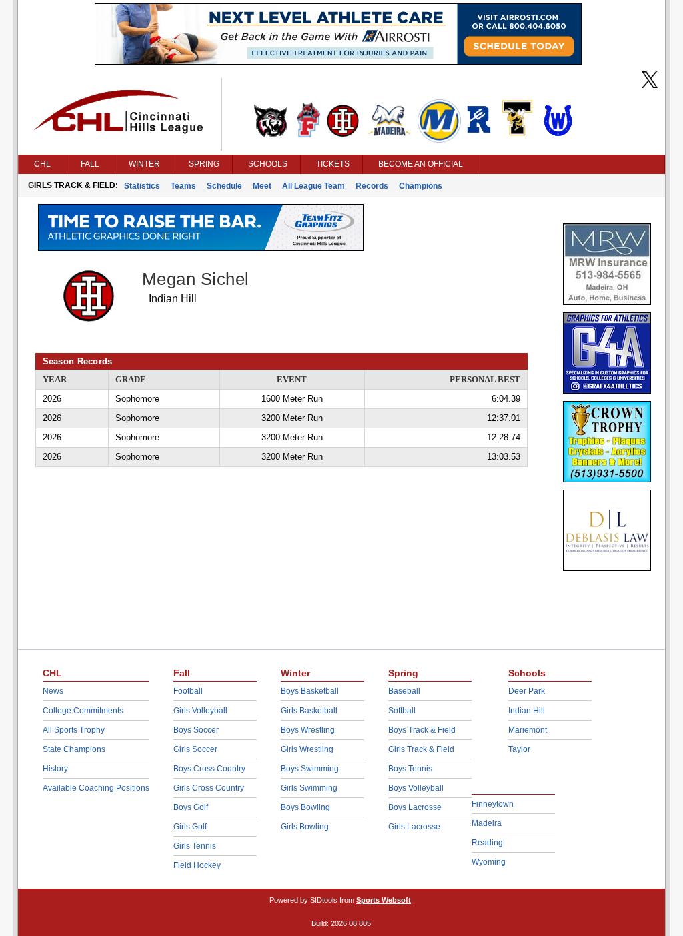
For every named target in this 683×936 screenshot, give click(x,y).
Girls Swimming (309, 788)
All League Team (313, 186)
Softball (402, 710)
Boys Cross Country (209, 768)
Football (188, 691)
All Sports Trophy (74, 730)
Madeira (487, 823)
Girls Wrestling (307, 749)
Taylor (519, 749)
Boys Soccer (196, 730)
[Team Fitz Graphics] (201, 247)
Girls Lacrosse (414, 826)
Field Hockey (197, 865)
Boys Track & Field (422, 730)
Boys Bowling (305, 807)
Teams (183, 186)
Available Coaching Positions (96, 788)
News (53, 691)
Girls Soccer (195, 749)
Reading (487, 842)
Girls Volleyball (200, 710)
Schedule (224, 186)
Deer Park (526, 691)
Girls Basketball (309, 710)
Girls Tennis (194, 846)
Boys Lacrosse (415, 807)
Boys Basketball (310, 691)
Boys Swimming (310, 768)
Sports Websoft (383, 900)
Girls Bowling (305, 826)
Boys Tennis (410, 768)
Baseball (404, 691)
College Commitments (83, 710)
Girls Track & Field (421, 749)
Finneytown (493, 804)
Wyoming (489, 862)
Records (372, 186)
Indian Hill (526, 710)
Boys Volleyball (416, 788)
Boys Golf (190, 807)
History (55, 768)
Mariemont (527, 730)
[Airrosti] (338, 61)
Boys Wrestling (308, 730)
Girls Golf (190, 826)
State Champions (74, 749)
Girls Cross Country (208, 788)
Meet (262, 186)
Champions (420, 186)
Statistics (142, 186)
